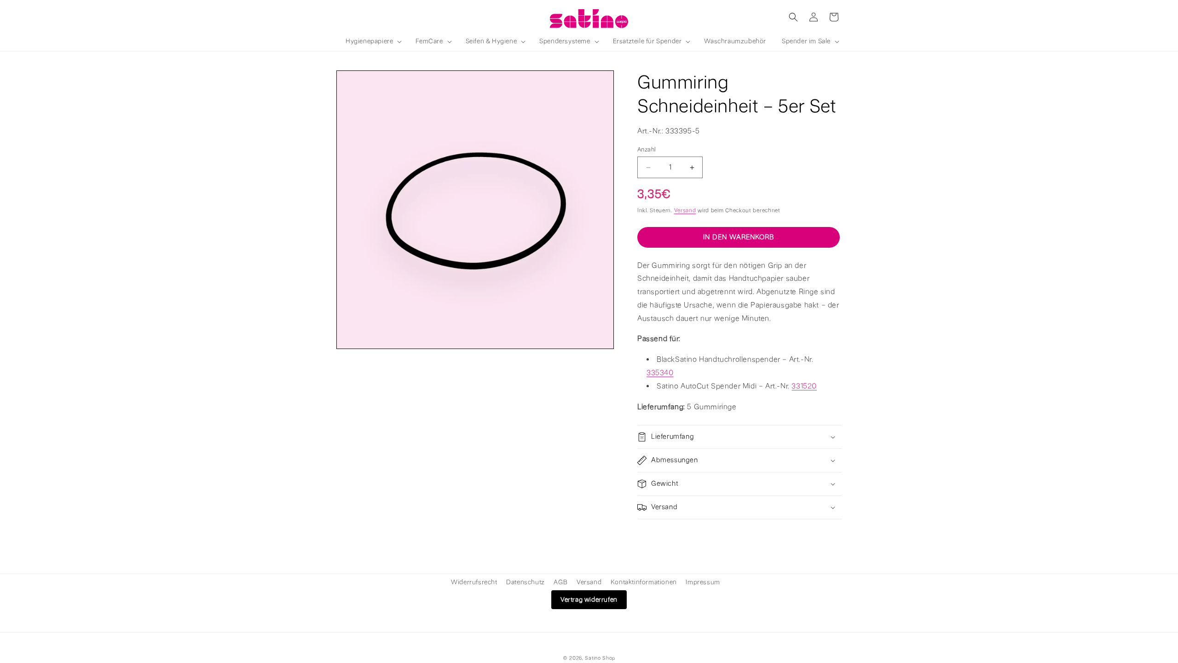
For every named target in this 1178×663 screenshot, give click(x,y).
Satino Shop (600, 658)
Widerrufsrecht (474, 582)
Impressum (703, 582)
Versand (685, 210)
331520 (804, 386)
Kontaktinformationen (644, 582)
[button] (372, 41)
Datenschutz (525, 582)
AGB (560, 582)
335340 (660, 372)
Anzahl (646, 149)
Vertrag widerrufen (589, 600)
